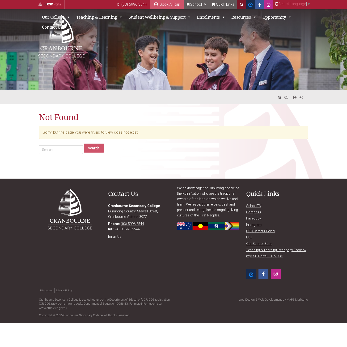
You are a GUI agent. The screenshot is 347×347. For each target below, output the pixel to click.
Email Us (114, 237)
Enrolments (208, 17)
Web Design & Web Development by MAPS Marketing (273, 299)
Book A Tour (169, 4)
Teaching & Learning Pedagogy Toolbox (276, 250)
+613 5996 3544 (127, 229)
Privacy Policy (64, 290)
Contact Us (52, 27)
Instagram (254, 225)
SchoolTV (198, 4)
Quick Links (224, 4)
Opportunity (274, 17)
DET (249, 237)
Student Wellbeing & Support (157, 17)
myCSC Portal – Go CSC (264, 256)
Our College (53, 17)
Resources (241, 17)
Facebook (253, 218)
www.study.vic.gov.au (53, 308)
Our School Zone (259, 244)
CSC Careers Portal (260, 231)
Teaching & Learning (96, 17)
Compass (253, 212)
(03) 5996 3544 (133, 4)
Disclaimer (46, 290)
